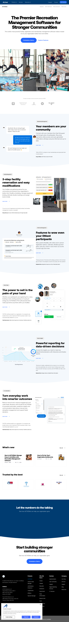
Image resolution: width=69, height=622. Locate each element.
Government (42, 591)
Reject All (26, 617)
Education (41, 586)
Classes (41, 583)
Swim (40, 601)
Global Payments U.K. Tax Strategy (45, 619)
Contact (56, 2)
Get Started (63, 2)
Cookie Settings (9, 617)
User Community (53, 581)
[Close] (40, 604)
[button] (14, 2)
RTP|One (29, 593)
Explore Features (43, 40)
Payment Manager (32, 595)
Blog (63, 586)
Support (50, 2)
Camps (41, 580)
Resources (64, 589)
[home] (5, 2)
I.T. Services (51, 591)
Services (21, 2)
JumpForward (30, 590)
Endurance (41, 588)
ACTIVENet (30, 579)
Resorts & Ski (42, 598)
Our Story (64, 579)
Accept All (36, 617)
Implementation (52, 579)
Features (42, 6)
